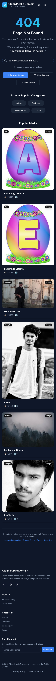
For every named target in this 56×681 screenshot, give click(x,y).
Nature (19, 103)
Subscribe (47, 649)
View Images (43, 75)
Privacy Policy (29, 540)
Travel (38, 110)
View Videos (29, 82)
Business (36, 103)
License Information (12, 540)
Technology (20, 110)
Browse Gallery (17, 75)
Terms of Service (44, 540)
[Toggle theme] (39, 4)
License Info (7, 604)
